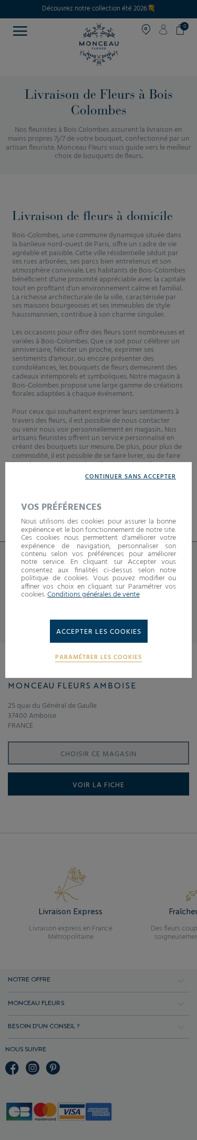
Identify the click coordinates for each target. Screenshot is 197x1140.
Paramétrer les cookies (98, 657)
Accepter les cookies (98, 632)
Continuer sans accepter (130, 477)
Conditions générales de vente (93, 595)
